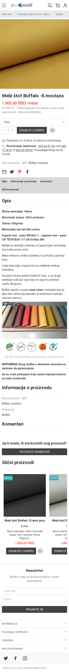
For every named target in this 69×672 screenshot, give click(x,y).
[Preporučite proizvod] (4, 171)
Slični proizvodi (10, 189)
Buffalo (59, 14)
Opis (4, 181)
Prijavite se (34, 609)
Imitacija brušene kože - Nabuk (34, 14)
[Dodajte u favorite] (52, 130)
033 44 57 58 (47, 146)
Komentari (46, 181)
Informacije (9, 623)
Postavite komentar (35, 452)
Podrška (7, 640)
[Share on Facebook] (27, 171)
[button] (65, 5)
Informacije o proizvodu (23, 181)
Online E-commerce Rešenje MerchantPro (25, 667)
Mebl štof (7, 14)
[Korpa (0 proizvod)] (57, 5)
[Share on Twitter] (12, 171)
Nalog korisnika (12, 648)
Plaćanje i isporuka (15, 632)
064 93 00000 (24, 150)
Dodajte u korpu (31, 130)
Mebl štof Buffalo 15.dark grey (25, 520)
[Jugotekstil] (22, 5)
